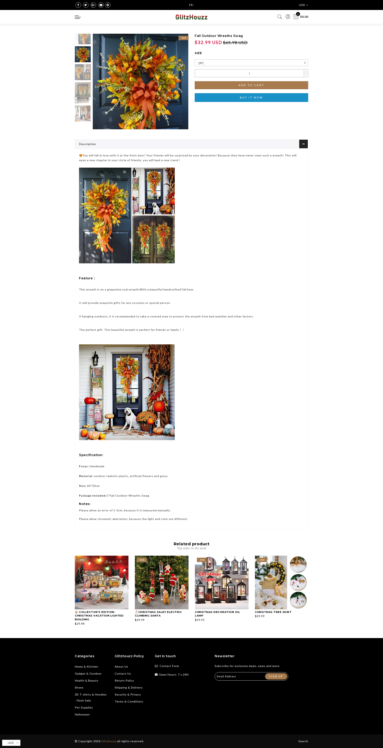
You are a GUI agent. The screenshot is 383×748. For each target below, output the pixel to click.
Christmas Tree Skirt (273, 612)
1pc (201, 63)
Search (303, 741)
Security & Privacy (128, 694)
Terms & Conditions (129, 701)
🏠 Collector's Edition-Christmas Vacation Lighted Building (99, 615)
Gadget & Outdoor (88, 673)
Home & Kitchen (86, 666)
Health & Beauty (86, 680)
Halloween (82, 714)
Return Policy (124, 680)
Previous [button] (100, 84)
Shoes (79, 687)
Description (87, 144)
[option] (140, 81)
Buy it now (251, 97)
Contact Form (169, 666)
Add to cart (251, 85)
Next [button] (176, 84)
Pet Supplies (84, 707)
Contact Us (123, 673)
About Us (121, 666)
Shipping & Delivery (129, 687)
